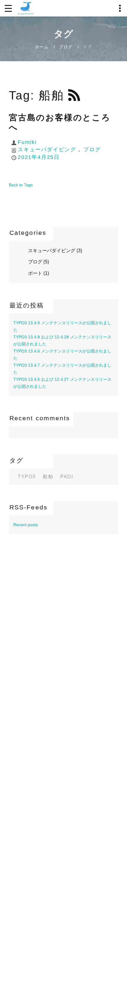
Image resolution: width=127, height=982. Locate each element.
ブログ (66, 46)
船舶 (48, 476)
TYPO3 (27, 476)
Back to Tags (21, 184)
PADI (66, 476)
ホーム (41, 46)
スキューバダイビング (47, 149)
